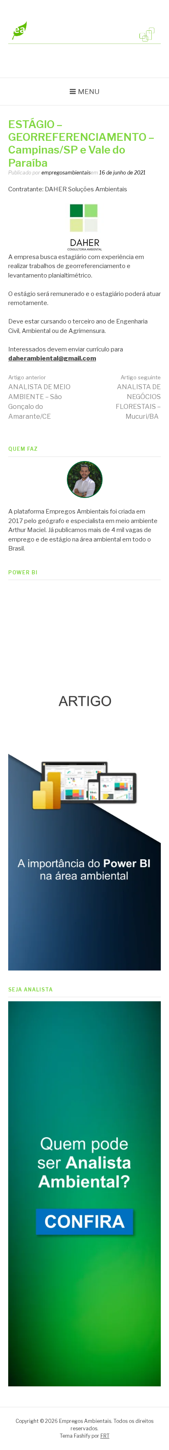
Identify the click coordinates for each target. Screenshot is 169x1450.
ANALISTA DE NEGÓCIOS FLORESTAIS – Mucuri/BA (138, 397)
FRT (105, 1436)
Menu (89, 91)
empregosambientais (66, 173)
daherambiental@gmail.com (52, 358)
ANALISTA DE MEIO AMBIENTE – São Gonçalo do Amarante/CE (39, 397)
